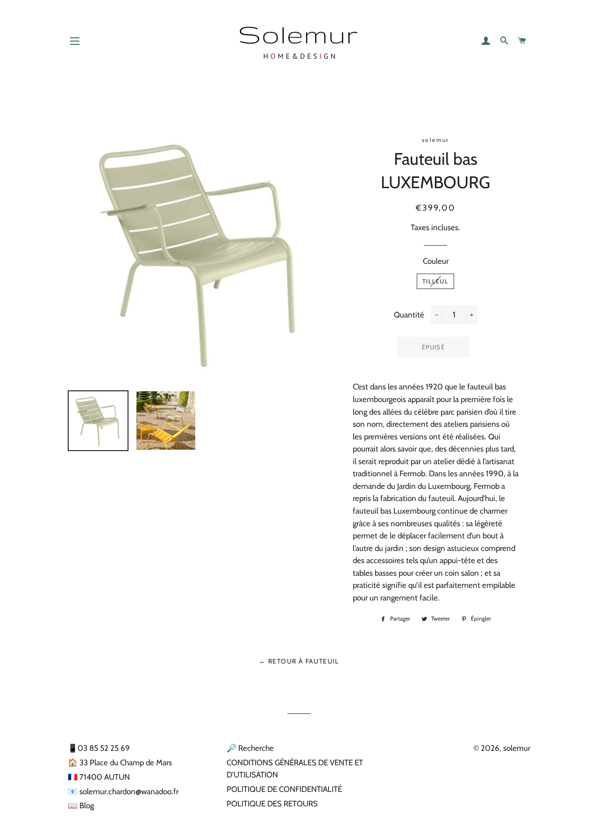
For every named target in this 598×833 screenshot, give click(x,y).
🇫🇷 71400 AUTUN (99, 777)
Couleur (435, 261)
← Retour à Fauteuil (299, 661)
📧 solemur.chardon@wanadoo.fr (123, 791)
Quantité (409, 314)
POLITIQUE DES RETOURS (272, 803)
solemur (516, 748)
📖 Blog (81, 805)
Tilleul (435, 281)
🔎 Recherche (250, 748)
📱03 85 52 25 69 (99, 748)
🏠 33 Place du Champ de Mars (120, 762)
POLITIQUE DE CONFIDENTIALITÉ (284, 789)
